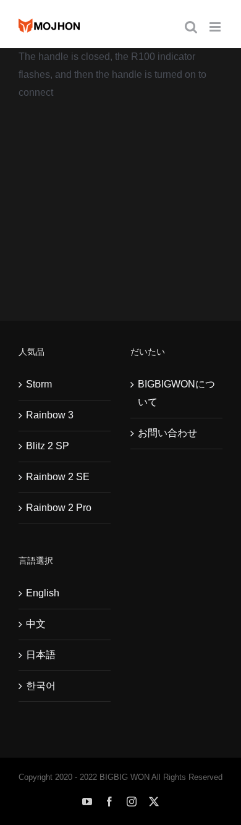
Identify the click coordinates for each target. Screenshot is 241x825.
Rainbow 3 (50, 415)
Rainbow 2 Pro (58, 507)
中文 (36, 624)
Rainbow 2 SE (58, 477)
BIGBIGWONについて (176, 393)
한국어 (41, 685)
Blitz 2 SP (47, 446)
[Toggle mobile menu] (215, 26)
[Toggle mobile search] (191, 26)
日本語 (41, 654)
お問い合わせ (167, 433)
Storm (39, 384)
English (42, 593)
